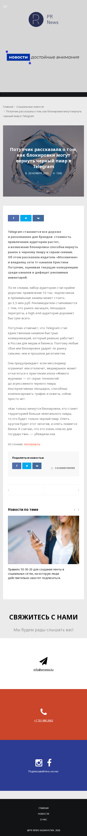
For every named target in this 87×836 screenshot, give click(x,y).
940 (17, 565)
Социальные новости (30, 106)
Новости (43, 813)
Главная (8, 106)
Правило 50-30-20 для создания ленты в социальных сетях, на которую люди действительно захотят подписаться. (36, 573)
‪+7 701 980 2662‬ (43, 720)
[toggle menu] (5, 6)
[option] (43, 550)
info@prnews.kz (44, 669)
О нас (43, 819)
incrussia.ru (32, 444)
